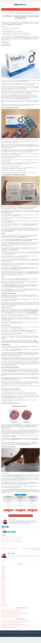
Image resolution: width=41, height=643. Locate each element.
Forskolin (3, 595)
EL (15, 632)
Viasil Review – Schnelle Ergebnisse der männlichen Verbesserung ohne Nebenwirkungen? (15, 613)
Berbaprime (4, 572)
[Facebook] (8, 527)
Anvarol (3, 571)
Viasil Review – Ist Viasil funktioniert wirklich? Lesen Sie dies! (10, 548)
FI (11, 632)
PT (26, 632)
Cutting (3, 585)
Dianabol (3, 592)
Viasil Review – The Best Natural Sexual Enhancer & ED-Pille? (11, 611)
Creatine (3, 584)
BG (3, 632)
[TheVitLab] (20, 4)
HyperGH (3, 602)
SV (37, 632)
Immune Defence (5, 605)
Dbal (3, 589)
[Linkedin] (3, 527)
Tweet (9, 531)
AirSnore (3, 566)
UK (20, 633)
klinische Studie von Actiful (17, 247)
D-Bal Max (4, 587)
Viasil (5, 544)
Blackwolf (3, 574)
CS (5, 632)
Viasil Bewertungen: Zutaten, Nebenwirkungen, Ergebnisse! (10, 616)
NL (8, 632)
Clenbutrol (3, 582)
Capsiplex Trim (4, 579)
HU (18, 632)
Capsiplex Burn (4, 577)
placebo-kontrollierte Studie (31, 242)
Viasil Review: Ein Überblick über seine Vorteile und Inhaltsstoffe (11, 539)
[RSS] (20, 1)
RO (29, 632)
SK (32, 632)
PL (27, 632)
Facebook (4, 531)
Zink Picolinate (13, 288)
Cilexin (3, 581)
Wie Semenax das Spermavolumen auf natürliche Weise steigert (11, 625)
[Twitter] (5, 527)
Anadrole (3, 567)
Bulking (3, 576)
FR (12, 632)
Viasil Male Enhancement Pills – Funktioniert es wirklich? (10, 615)
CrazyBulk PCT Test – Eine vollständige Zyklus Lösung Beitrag (11, 622)
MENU (38, 9)
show (8, 42)
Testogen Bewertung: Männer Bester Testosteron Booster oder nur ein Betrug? (13, 624)
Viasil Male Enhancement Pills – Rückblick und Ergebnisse (10, 610)
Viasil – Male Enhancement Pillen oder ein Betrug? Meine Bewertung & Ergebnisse (31, 548)
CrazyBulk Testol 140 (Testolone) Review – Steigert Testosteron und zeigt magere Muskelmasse (16, 621)
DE (14, 632)
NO (24, 632)
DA (6, 632)
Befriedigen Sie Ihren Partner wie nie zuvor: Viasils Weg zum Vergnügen (12, 537)
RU (30, 632)
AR (1, 632)
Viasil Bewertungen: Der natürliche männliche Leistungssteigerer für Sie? (12, 541)
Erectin (3, 594)
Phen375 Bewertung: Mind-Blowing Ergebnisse (8, 627)
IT (20, 632)
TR (38, 632)
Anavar (3, 569)
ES (35, 632)
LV (21, 632)
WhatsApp (13, 531)
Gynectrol (3, 597)
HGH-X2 (3, 600)
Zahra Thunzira (11, 553)
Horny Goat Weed (11, 302)
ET (9, 632)
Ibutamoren (4, 604)
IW (17, 632)
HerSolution (4, 599)
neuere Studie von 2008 (6, 336)
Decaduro (3, 590)
